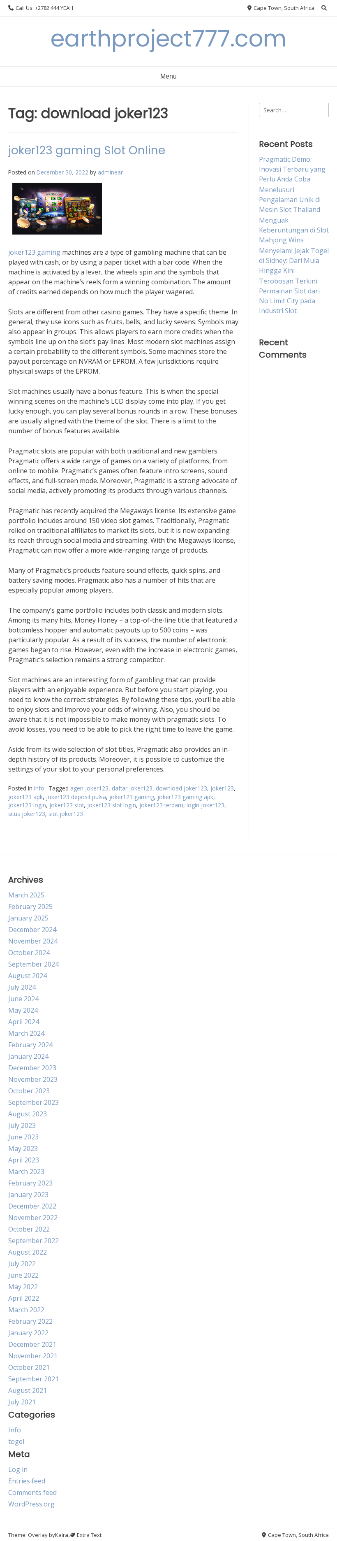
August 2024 (27, 975)
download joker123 (181, 788)
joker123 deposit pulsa (76, 797)
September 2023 (33, 1102)
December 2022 (32, 1206)
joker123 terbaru (161, 805)
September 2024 (33, 964)
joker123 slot (66, 805)
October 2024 (29, 952)
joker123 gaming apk (185, 797)
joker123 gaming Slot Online (86, 150)
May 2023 (23, 1148)
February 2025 (30, 906)
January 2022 (28, 1332)
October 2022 (29, 1229)
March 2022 (26, 1309)
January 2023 (28, 1194)
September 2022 (33, 1240)
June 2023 (23, 1136)
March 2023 (26, 1171)
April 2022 (23, 1298)
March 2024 (26, 1033)
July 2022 (22, 1263)
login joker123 (205, 805)
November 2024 (33, 941)
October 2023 (29, 1090)
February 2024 (30, 1044)
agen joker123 (89, 788)
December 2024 (32, 929)
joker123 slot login (111, 805)
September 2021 (33, 1378)
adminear (110, 172)
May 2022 (23, 1286)
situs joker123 (26, 814)
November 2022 (33, 1217)
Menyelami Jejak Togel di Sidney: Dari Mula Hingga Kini (294, 260)
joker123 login (27, 805)
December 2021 (32, 1344)
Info (39, 788)
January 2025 (28, 918)
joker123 (222, 788)
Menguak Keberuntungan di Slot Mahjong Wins (294, 230)
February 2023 (30, 1183)
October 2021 (29, 1367)
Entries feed (26, 1480)
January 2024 (28, 1056)
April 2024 (23, 1021)
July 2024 (22, 987)
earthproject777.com (168, 38)
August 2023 (27, 1113)
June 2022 (23, 1275)
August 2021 (27, 1390)
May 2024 (23, 1010)
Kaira (61, 1535)
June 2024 (23, 998)
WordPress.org (31, 1503)
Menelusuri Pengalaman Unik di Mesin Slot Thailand (290, 199)
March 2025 (26, 894)
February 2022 (30, 1321)
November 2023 (33, 1079)
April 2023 (23, 1159)
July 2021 (22, 1401)
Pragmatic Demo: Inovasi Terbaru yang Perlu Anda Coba (292, 169)
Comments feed (32, 1492)
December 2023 (32, 1067)
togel (16, 1441)
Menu (168, 76)
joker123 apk (25, 797)
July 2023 (22, 1125)
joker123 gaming (34, 252)
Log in (18, 1469)
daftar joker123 (132, 788)
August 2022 (27, 1252)
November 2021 (33, 1355)
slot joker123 (65, 814)
